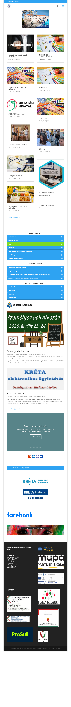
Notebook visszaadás (46, 192)
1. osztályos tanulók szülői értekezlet (18, 56)
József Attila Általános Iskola (19, 354)
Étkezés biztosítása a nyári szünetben (17, 207)
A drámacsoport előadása (17, 145)
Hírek (18, 59)
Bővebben (36, 436)
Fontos (39, 354)
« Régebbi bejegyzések (13, 217)
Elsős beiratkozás (16, 393)
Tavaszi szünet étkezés (35, 426)
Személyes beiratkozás (18, 351)
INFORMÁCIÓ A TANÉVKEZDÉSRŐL (45, 56)
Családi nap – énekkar (47, 205)
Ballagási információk (16, 176)
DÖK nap (42, 149)
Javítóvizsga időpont (46, 87)
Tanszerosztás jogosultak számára (17, 88)
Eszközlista (43, 118)
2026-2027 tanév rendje (16, 114)
